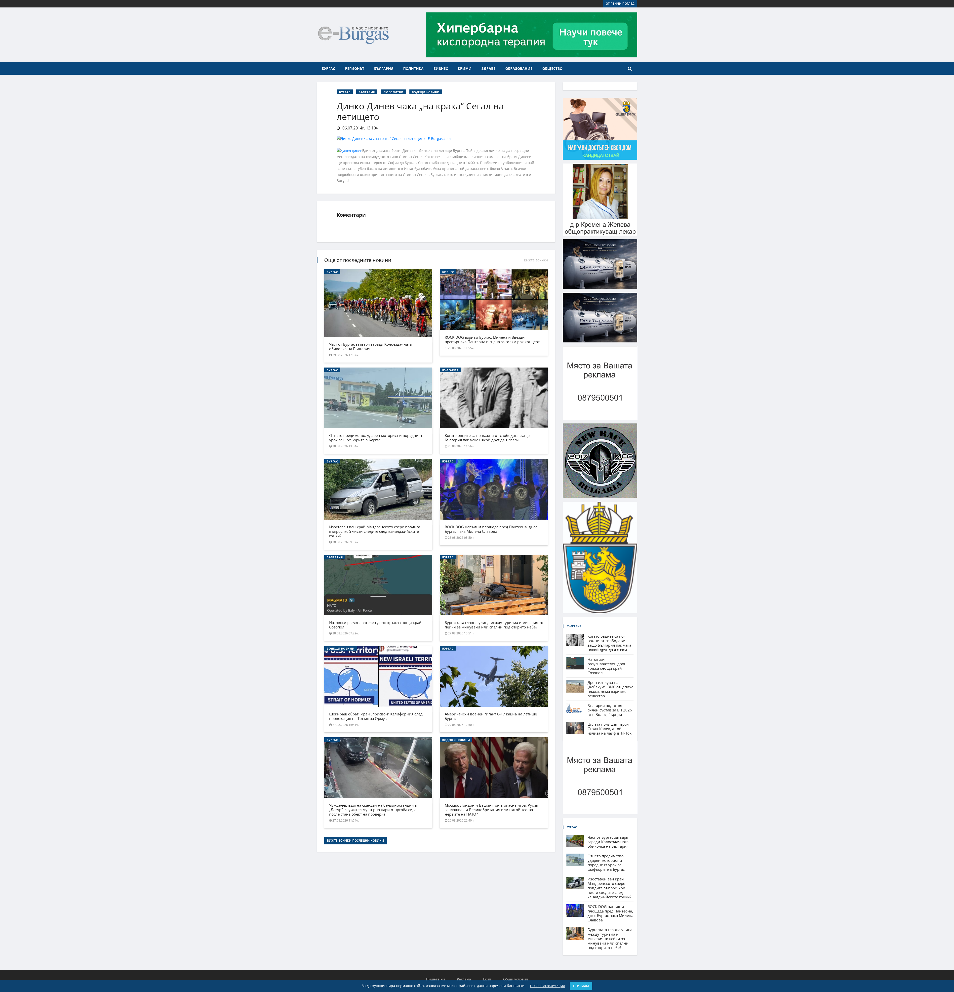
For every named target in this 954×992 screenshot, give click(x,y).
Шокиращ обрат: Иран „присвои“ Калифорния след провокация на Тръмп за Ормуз (376, 716)
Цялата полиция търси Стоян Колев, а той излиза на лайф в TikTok (610, 729)
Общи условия (515, 979)
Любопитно (393, 92)
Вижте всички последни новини (355, 840)
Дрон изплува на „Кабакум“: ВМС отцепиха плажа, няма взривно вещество (610, 689)
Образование (518, 68)
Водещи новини (425, 92)
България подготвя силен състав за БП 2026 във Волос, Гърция (610, 710)
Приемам (581, 986)
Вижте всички (536, 260)
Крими (465, 68)
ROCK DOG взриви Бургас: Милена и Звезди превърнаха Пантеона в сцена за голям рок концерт (492, 339)
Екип (487, 979)
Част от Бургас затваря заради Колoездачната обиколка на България (370, 346)
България (383, 68)
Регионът (354, 68)
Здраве (488, 68)
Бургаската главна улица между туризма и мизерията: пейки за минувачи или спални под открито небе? (494, 624)
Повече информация (547, 986)
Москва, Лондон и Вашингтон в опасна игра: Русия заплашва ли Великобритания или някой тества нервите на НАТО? (491, 810)
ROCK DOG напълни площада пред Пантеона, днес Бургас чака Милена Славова (491, 529)
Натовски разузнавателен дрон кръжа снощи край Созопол (375, 624)
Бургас (328, 68)
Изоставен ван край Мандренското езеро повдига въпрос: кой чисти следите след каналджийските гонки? (374, 531)
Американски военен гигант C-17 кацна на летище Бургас (491, 716)
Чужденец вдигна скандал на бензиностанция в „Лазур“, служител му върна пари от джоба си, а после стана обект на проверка (373, 810)
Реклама (464, 979)
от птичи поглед (620, 3)
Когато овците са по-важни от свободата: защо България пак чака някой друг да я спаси (487, 437)
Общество (552, 68)
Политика (413, 68)
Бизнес (441, 68)
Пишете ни (435, 979)
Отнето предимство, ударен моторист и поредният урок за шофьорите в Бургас (375, 437)
